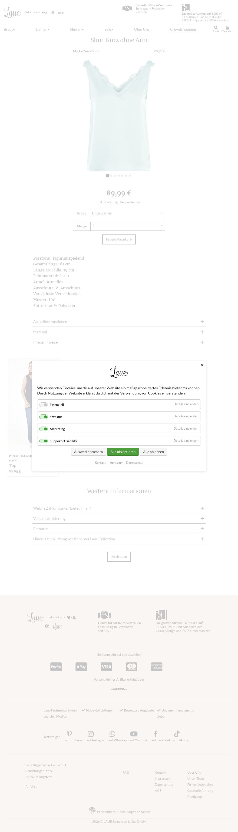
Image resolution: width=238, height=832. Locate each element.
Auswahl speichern (88, 452)
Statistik (56, 417)
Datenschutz (134, 462)
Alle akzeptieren (123, 452)
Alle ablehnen (153, 452)
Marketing (57, 429)
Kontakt (100, 462)
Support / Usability (63, 441)
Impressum (116, 462)
